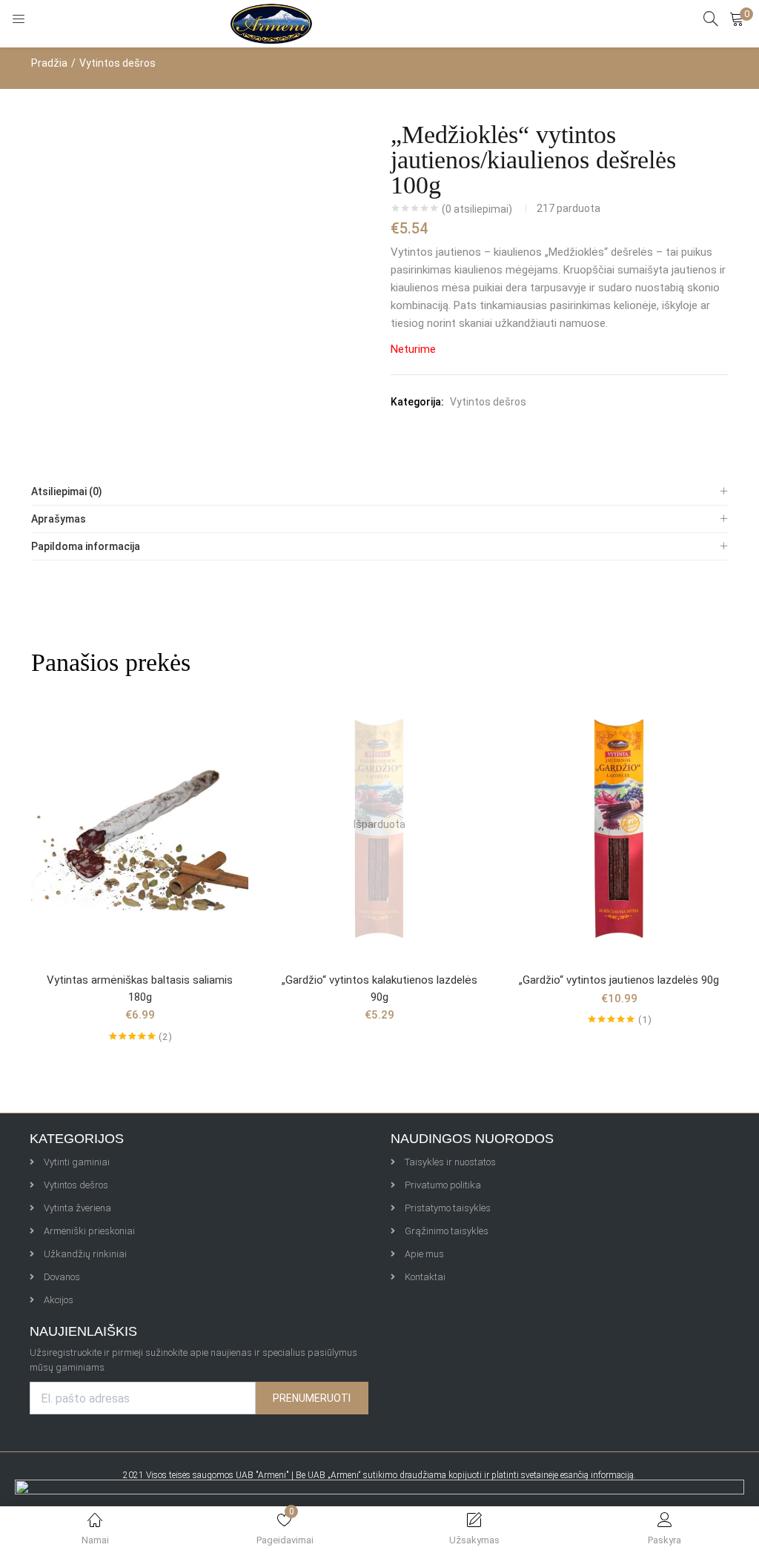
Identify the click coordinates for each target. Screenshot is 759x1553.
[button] (737, 18)
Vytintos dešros (117, 63)
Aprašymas (58, 519)
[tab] (379, 492)
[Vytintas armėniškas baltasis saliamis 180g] (139, 824)
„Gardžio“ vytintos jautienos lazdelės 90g (619, 980)
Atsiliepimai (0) (66, 491)
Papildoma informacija (85, 546)
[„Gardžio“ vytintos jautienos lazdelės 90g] (619, 824)
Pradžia (49, 63)
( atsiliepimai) (477, 209)
